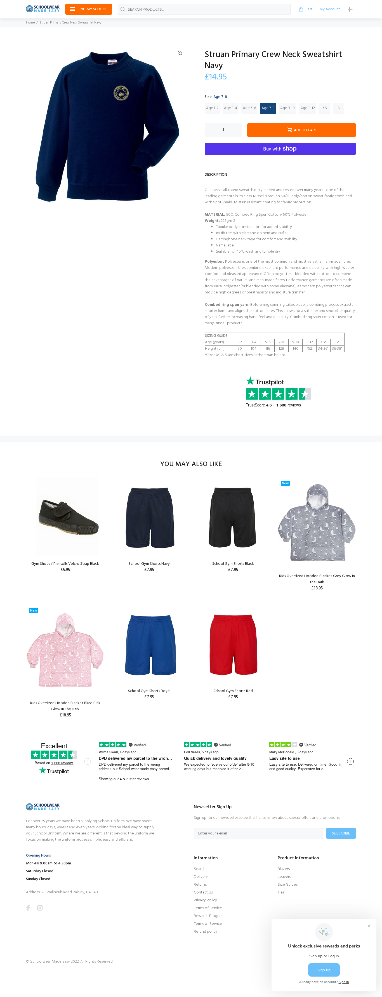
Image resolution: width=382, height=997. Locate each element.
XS (324, 108)
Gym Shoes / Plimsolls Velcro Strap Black (65, 564)
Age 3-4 (230, 108)
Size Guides (288, 884)
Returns (200, 884)
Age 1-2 (212, 108)
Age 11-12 (307, 108)
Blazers (284, 869)
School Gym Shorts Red (233, 691)
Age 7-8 (268, 108)
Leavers (284, 877)
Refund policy (205, 931)
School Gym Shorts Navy (149, 564)
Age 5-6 (249, 108)
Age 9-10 (287, 108)
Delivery (201, 877)
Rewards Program (208, 916)
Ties (281, 892)
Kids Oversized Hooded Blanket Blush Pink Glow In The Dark (65, 706)
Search (200, 869)
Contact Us (203, 892)
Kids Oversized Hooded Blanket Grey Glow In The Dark (317, 579)
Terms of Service (208, 908)
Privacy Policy (205, 900)
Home (30, 22)
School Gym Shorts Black (233, 564)
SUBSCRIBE (341, 833)
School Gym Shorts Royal (149, 691)
